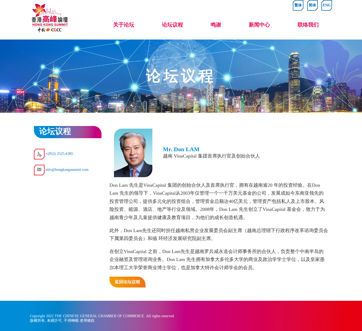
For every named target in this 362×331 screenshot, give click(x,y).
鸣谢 (216, 25)
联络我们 (308, 25)
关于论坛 (123, 25)
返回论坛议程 (127, 282)
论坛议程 (172, 25)
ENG (327, 5)
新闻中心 (259, 25)
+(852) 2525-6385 (59, 154)
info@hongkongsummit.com (67, 170)
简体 (312, 5)
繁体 (298, 5)
